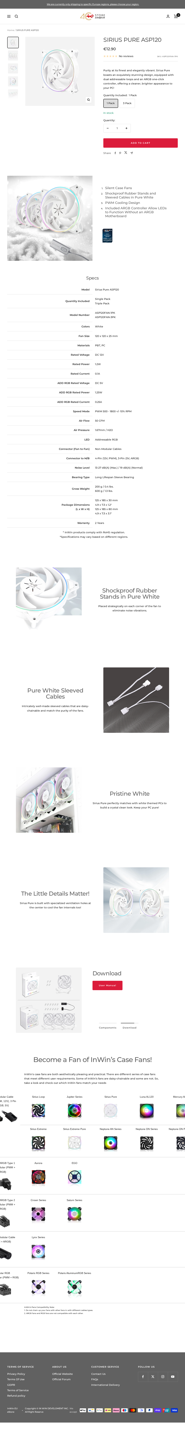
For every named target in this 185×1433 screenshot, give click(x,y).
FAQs (94, 1379)
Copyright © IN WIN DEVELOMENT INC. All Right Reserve (47, 1410)
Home (10, 30)
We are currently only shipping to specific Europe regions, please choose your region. (93, 4)
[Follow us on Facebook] (143, 1377)
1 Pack (111, 103)
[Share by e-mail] (131, 153)
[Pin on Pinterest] (120, 153)
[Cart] (176, 16)
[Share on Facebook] (115, 153)
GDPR (11, 1385)
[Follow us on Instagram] (163, 1377)
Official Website (62, 1374)
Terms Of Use (16, 1379)
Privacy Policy (16, 1374)
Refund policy (16, 1395)
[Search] (16, 16)
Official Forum (61, 1379)
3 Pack (127, 103)
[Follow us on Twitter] (153, 1377)
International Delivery (105, 1385)
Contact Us (98, 1374)
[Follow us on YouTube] (173, 1377)
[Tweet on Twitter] (125, 153)
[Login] (168, 16)
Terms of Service (18, 1390)
